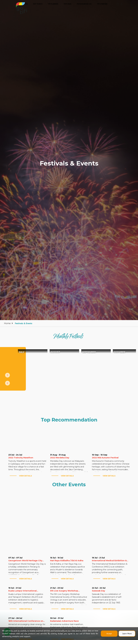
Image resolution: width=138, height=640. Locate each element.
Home (7, 323)
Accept (109, 633)
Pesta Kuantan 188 (84, 4)
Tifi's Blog (67, 4)
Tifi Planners (53, 4)
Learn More (127, 633)
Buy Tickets (37, 4)
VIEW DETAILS (25, 476)
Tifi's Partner (102, 4)
